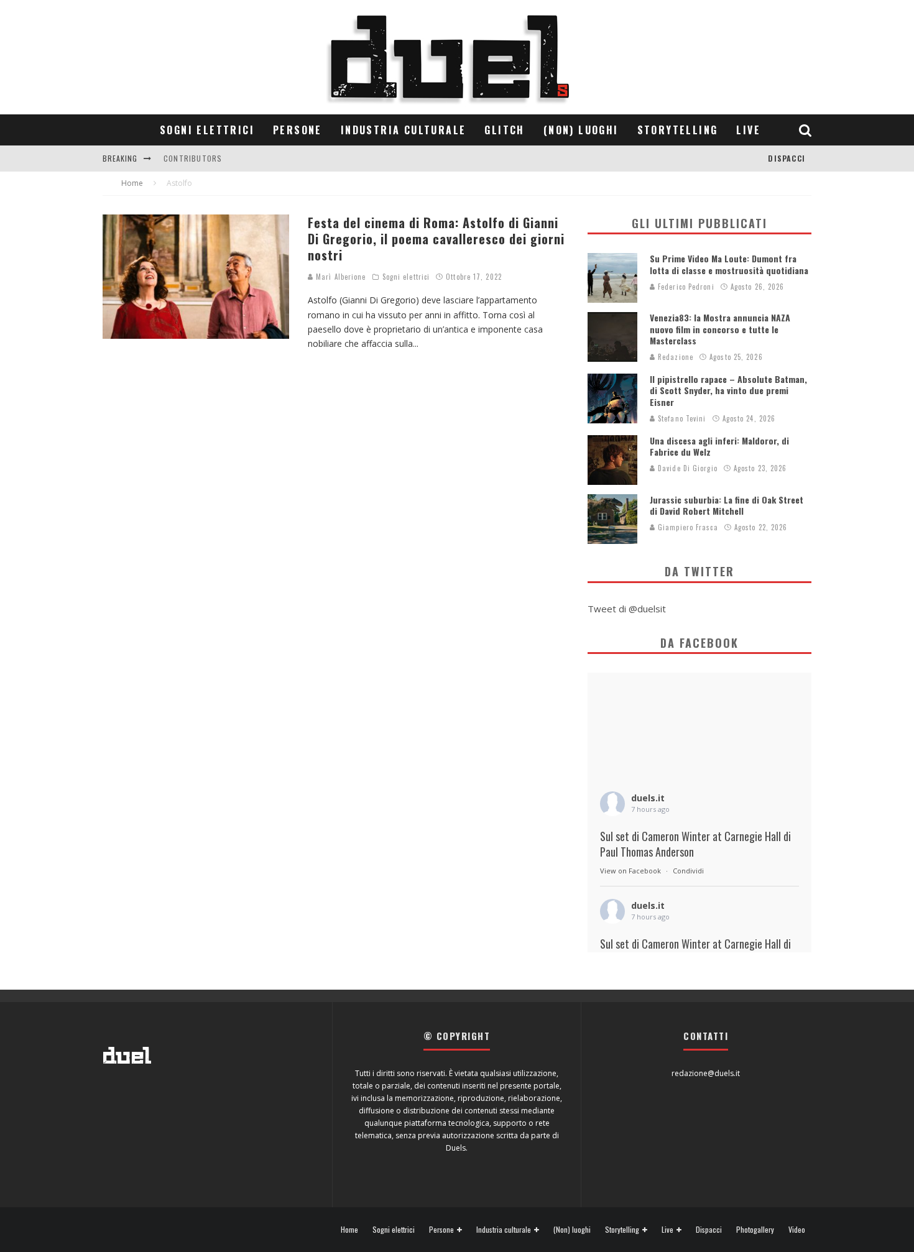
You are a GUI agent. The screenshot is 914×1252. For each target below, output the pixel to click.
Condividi (688, 870)
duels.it (648, 798)
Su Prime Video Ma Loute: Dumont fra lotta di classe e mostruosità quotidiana (729, 264)
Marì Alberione (339, 277)
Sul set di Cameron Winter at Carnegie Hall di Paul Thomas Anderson (695, 844)
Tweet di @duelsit (627, 608)
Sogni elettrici (207, 129)
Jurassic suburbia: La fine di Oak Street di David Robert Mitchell (726, 505)
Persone (297, 129)
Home (349, 1229)
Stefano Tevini (680, 418)
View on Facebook (630, 870)
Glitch (504, 129)
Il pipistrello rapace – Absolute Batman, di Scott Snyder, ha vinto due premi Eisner (728, 390)
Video (796, 1229)
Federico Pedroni (684, 287)
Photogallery (755, 1229)
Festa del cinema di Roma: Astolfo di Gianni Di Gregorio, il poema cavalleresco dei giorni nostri (436, 238)
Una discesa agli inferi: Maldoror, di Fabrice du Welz (719, 446)
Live (748, 129)
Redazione (674, 357)
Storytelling (677, 129)
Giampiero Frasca (686, 527)
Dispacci (786, 158)
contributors (193, 158)
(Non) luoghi (581, 129)
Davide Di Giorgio (686, 468)
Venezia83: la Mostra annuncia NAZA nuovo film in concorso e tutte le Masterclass (720, 328)
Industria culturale (403, 129)
